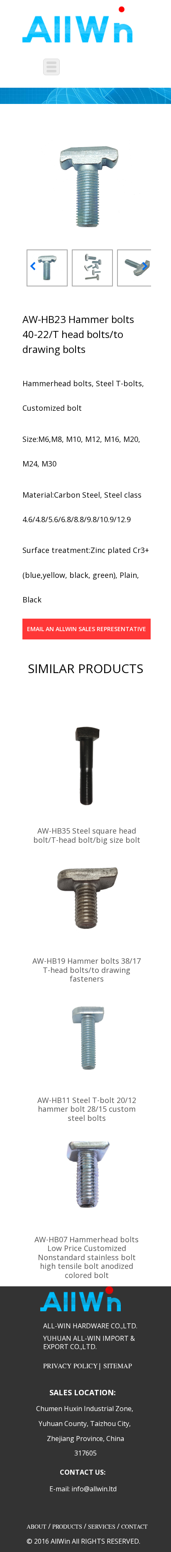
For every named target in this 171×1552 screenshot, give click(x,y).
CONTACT (134, 1526)
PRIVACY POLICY (70, 1365)
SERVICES (101, 1526)
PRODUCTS (67, 1526)
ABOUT (36, 1526)
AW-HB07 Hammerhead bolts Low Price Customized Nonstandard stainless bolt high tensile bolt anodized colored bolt (86, 1257)
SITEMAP (117, 1365)
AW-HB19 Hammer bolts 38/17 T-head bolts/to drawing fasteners (86, 970)
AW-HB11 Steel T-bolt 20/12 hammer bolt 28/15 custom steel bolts (86, 1109)
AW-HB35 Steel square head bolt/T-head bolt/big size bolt (86, 835)
